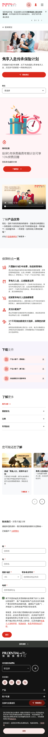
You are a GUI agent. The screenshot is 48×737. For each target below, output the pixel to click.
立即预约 (15, 531)
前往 (3, 86)
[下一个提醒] (41, 20)
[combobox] (24, 90)
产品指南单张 (11, 236)
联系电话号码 (28, 572)
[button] (36, 4)
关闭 (24, 731)
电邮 (4, 585)
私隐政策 (22, 623)
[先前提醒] (32, 20)
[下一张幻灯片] (42, 501)
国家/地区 (7, 572)
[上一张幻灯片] (34, 501)
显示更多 (6, 17)
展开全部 (5, 404)
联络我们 (25, 75)
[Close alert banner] (46, 12)
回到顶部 (22, 644)
